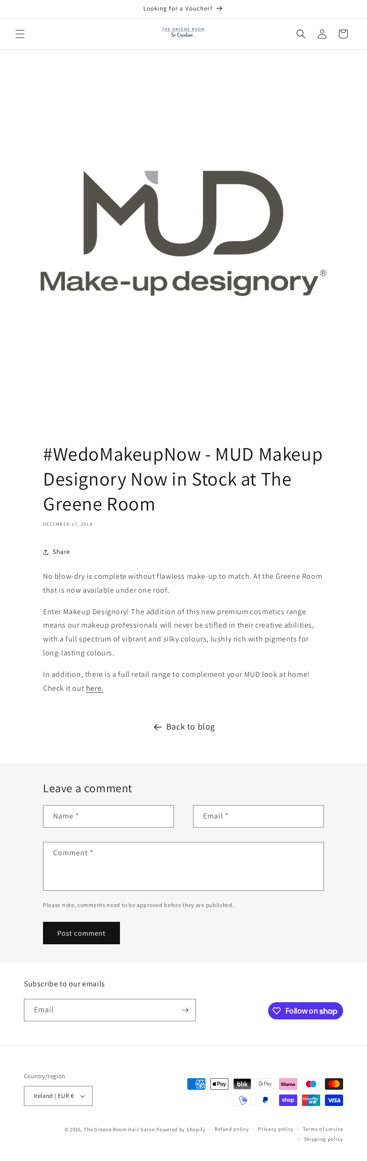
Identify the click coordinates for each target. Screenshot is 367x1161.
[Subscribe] (184, 1010)
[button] (20, 33)
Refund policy (231, 1129)
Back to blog (190, 726)
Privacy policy (275, 1129)
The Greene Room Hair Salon (120, 1129)
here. (95, 688)
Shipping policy (324, 1139)
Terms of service (323, 1129)
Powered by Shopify (180, 1129)
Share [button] (61, 551)
